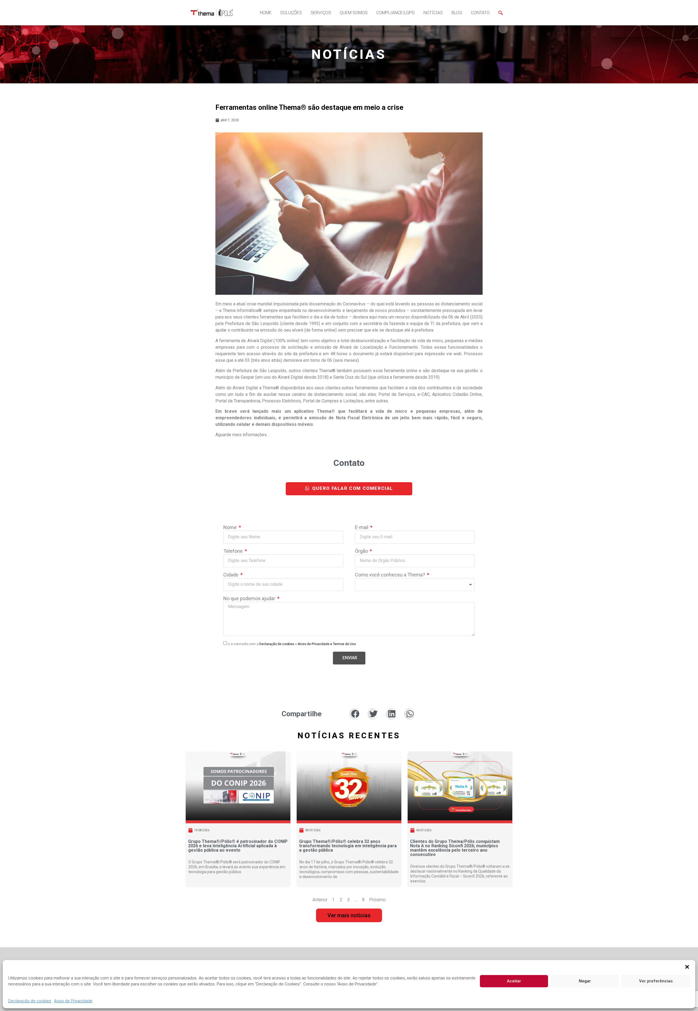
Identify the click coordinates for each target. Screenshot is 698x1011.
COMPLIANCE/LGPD (395, 12)
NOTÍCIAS (433, 12)
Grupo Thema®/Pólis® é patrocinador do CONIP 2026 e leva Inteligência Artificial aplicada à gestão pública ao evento (238, 846)
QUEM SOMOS (354, 12)
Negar (585, 981)
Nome (230, 527)
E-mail (362, 527)
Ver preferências (656, 981)
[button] (687, 967)
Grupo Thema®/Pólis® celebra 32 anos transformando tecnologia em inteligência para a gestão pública (348, 846)
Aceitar (514, 981)
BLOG (457, 12)
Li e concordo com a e (292, 644)
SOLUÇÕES (291, 12)
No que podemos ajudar (249, 598)
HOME (266, 12)
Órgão (362, 551)
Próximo (377, 899)
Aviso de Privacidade (73, 1001)
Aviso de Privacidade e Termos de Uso (327, 644)
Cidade (231, 575)
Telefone (233, 551)
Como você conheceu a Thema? (390, 575)
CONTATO (480, 12)
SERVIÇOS (321, 12)
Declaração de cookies (29, 1001)
